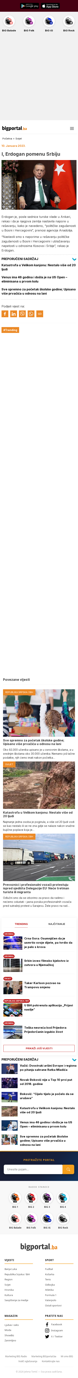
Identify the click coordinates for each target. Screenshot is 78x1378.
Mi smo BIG (67, 1356)
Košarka (49, 1274)
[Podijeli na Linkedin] (13, 313)
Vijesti (9, 1260)
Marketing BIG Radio (16, 1356)
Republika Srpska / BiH (17, 1274)
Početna (7, 138)
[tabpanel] (39, 990)
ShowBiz (9, 1335)
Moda (8, 1330)
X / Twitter (57, 1336)
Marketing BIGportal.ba (43, 1356)
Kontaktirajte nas (51, 1361)
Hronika (9, 1289)
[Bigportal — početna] (14, 128)
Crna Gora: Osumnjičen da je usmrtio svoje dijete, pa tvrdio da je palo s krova (48, 943)
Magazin (11, 1316)
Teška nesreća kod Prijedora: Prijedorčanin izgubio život (45, 1030)
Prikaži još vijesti (39, 1048)
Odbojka (50, 1284)
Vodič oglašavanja (27, 1361)
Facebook (56, 1324)
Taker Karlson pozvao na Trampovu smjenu (42, 985)
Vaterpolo (50, 1300)
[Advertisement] (39, 78)
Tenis (48, 1279)
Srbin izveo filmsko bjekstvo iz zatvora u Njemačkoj (46, 963)
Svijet (19, 138)
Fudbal (49, 1269)
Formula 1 (50, 1295)
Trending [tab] (21, 923)
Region (8, 1279)
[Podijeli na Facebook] (5, 313)
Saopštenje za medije (16, 1300)
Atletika (49, 1289)
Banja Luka (11, 1269)
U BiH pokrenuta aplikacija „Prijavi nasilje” (48, 1007)
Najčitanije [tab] (56, 923)
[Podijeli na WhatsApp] (31, 313)
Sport (49, 1260)
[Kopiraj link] (39, 313)
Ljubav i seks (12, 1325)
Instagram (57, 1330)
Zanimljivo (10, 1340)
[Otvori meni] (72, 128)
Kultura (9, 1295)
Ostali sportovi (53, 1305)
